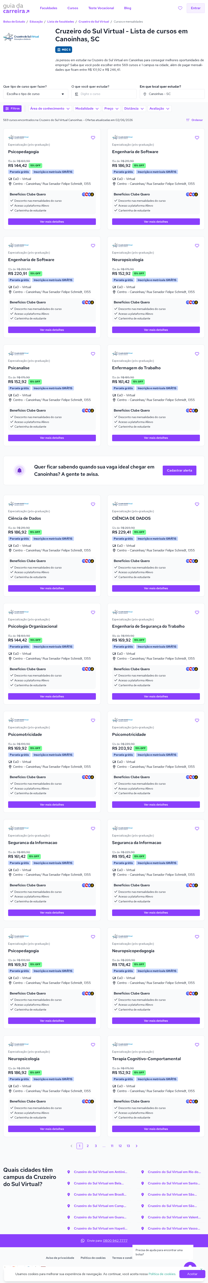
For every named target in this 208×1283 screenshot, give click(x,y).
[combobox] (104, 94)
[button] (12, 108)
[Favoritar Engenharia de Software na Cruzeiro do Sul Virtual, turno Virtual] (197, 137)
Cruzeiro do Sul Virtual (94, 21)
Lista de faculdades (60, 21)
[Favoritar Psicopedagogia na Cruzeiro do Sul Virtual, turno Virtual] (93, 137)
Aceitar (192, 1274)
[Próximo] (136, 1146)
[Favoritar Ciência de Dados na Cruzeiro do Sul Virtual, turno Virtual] (93, 503)
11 (112, 1146)
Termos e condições (125, 1258)
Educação (36, 21)
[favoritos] (180, 8)
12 (120, 1146)
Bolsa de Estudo (14, 21)
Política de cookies (93, 1258)
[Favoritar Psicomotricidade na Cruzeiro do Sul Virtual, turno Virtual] (93, 720)
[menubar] (85, 8)
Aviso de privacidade (60, 1258)
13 (128, 1146)
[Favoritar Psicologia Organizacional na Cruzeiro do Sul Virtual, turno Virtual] (93, 612)
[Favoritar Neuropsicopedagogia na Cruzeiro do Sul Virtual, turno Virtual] (197, 936)
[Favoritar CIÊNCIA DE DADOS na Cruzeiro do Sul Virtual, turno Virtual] (197, 503)
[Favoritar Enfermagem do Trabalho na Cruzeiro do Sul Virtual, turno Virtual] (197, 353)
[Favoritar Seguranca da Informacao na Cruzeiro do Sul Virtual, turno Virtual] (93, 828)
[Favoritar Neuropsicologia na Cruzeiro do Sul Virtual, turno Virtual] (197, 245)
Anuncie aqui (153, 1258)
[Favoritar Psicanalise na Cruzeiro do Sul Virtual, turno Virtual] (93, 353)
